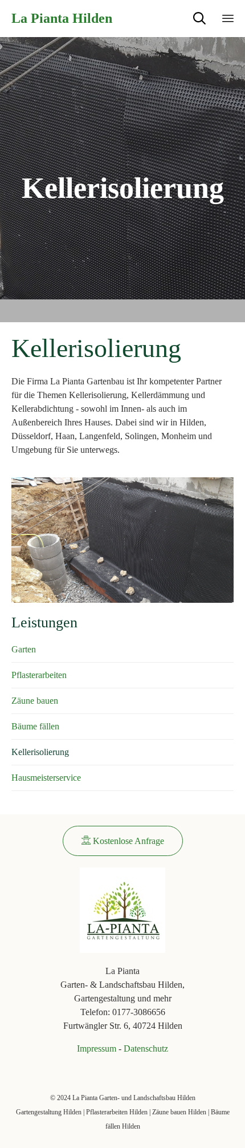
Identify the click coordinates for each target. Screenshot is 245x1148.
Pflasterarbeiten (39, 675)
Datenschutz (146, 1048)
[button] (123, 841)
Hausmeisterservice (46, 777)
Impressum (96, 1048)
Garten (23, 649)
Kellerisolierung (40, 752)
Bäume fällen (35, 726)
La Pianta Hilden (61, 18)
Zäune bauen (34, 700)
